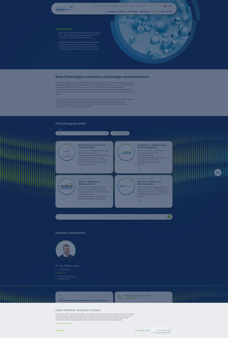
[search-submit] (146, 6)
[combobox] (167, 6)
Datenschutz (59, 323)
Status (60, 129)
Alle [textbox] (59, 133)
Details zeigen (59, 330)
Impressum (67, 323)
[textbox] (167, 6)
